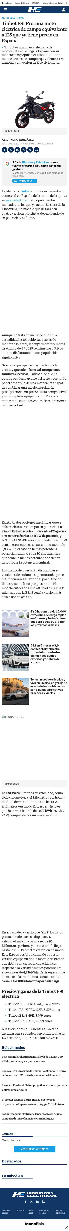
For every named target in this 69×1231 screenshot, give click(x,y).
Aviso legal (30, 1212)
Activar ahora (23, 181)
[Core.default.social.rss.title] (44, 1202)
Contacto (20, 1211)
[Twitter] (11, 150)
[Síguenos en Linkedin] (37, 1202)
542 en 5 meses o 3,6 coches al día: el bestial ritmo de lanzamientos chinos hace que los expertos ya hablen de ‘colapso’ (45, 654)
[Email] (36, 150)
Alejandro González (18, 139)
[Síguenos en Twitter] (31, 1202)
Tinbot (25, 191)
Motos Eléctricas (13, 18)
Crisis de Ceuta (22, 3)
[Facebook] (4, 150)
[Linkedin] (17, 150)
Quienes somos (6, 1212)
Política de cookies (44, 1212)
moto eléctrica (16, 200)
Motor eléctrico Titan (53, 3)
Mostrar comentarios (34, 1149)
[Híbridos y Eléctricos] (34, 1194)
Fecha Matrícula (60, 1212)
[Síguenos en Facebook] (25, 1202)
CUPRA (35, 3)
